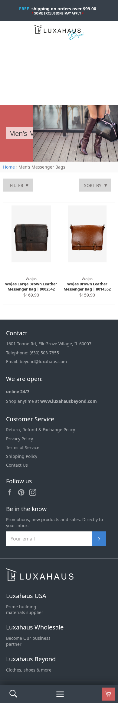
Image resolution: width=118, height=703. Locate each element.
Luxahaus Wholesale (35, 627)
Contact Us (17, 465)
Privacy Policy (19, 439)
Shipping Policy (21, 456)
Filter (16, 185)
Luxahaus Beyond (31, 659)
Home (9, 167)
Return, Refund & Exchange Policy (40, 429)
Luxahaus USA (26, 596)
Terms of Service (22, 447)
